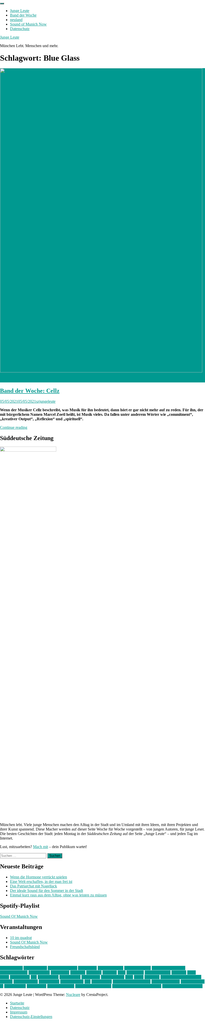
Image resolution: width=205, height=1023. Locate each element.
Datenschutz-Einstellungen (31, 1016)
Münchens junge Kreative (180, 977)
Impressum (18, 1012)
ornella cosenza (26, 981)
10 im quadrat (21, 938)
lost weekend (48, 977)
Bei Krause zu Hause (168, 968)
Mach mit (40, 847)
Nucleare (73, 994)
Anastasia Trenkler (62, 968)
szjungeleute (46, 401)
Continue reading (13, 427)
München (152, 977)
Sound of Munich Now (28, 24)
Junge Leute (19, 11)
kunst (191, 972)
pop (87, 981)
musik (139, 977)
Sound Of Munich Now (19, 916)
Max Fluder (91, 977)
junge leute (135, 972)
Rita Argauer (102, 981)
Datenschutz (20, 29)
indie (122, 972)
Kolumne (179, 972)
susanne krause (192, 981)
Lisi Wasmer (20, 977)
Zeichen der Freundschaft (182, 986)
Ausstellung (87, 968)
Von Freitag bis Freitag (93, 986)
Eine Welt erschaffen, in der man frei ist (41, 881)
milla (129, 977)
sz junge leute (15, 986)
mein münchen (112, 977)
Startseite (17, 1003)
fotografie (94, 972)
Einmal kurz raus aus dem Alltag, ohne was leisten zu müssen (58, 895)
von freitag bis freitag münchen (136, 986)
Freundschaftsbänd (25, 947)
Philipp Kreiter (72, 981)
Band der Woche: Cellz (30, 390)
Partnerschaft (49, 981)
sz (1, 986)
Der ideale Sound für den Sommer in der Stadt (46, 890)
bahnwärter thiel (110, 968)
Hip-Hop (109, 972)
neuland (16, 20)
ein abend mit (39, 972)
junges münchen (157, 972)
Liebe (4, 977)
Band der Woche (23, 15)
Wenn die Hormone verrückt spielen (38, 877)
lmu (34, 977)
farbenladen (60, 972)
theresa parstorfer (60, 986)
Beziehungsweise (14, 972)
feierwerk (77, 972)
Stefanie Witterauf (166, 981)
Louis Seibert (70, 977)
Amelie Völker (35, 968)
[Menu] (2, 3)
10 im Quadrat (11, 968)
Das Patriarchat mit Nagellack (33, 886)
